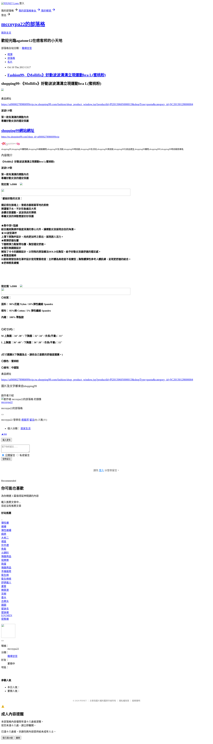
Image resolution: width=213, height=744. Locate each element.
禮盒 (3, 541)
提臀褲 (5, 619)
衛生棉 (5, 575)
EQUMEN (6, 615)
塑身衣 (5, 608)
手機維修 (6, 571)
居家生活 (26, 428)
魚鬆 (3, 549)
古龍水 (5, 601)
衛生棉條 (6, 578)
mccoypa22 (7, 402)
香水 (3, 597)
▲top (4, 434)
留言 (31, 419)
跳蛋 (3, 564)
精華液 (5, 590)
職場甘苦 (27, 48)
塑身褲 (5, 612)
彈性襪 (5, 522)
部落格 (11, 58)
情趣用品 (6, 556)
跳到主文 (6, 32)
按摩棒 (5, 560)
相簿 (9, 54)
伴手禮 (5, 545)
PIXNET (83, 700)
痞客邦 (25, 419)
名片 (9, 62)
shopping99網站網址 (17, 131)
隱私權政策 (124, 700)
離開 (18, 738)
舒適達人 (6, 582)
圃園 (3, 605)
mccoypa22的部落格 (23, 24)
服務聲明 (136, 700)
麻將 (3, 534)
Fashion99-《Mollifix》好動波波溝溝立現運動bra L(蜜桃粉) (56, 75)
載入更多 (6, 440)
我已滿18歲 (7, 738)
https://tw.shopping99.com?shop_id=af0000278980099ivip (30, 136)
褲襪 (3, 526)
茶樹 (3, 593)
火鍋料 (5, 552)
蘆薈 (3, 586)
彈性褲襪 (6, 530)
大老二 (5, 537)
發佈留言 (6, 459)
